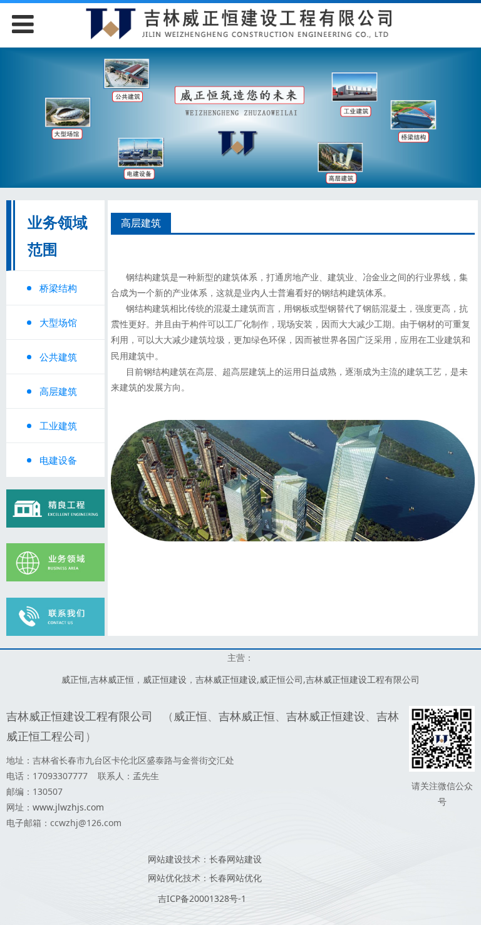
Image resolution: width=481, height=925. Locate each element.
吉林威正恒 (112, 679)
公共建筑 (58, 356)
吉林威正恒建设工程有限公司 (363, 679)
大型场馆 (58, 322)
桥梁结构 (58, 288)
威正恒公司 (281, 679)
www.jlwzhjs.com (68, 807)
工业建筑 (58, 425)
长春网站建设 (235, 859)
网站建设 (165, 859)
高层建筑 (58, 391)
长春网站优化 (235, 878)
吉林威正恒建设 (226, 679)
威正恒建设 (165, 679)
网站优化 (165, 878)
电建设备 (58, 460)
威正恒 (74, 679)
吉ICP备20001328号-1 (202, 898)
